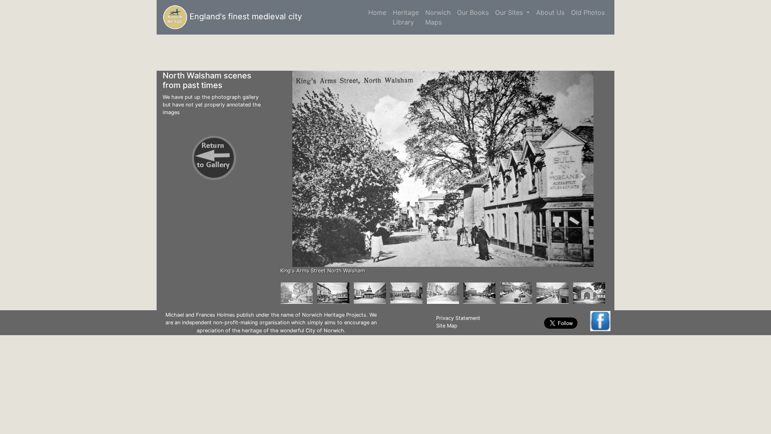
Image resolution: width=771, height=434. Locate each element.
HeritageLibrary (406, 17)
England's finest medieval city (244, 16)
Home (379, 12)
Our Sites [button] (510, 12)
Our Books (473, 12)
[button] (302, 177)
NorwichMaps (438, 17)
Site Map (446, 326)
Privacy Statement (458, 318)
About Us (550, 12)
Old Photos (588, 12)
